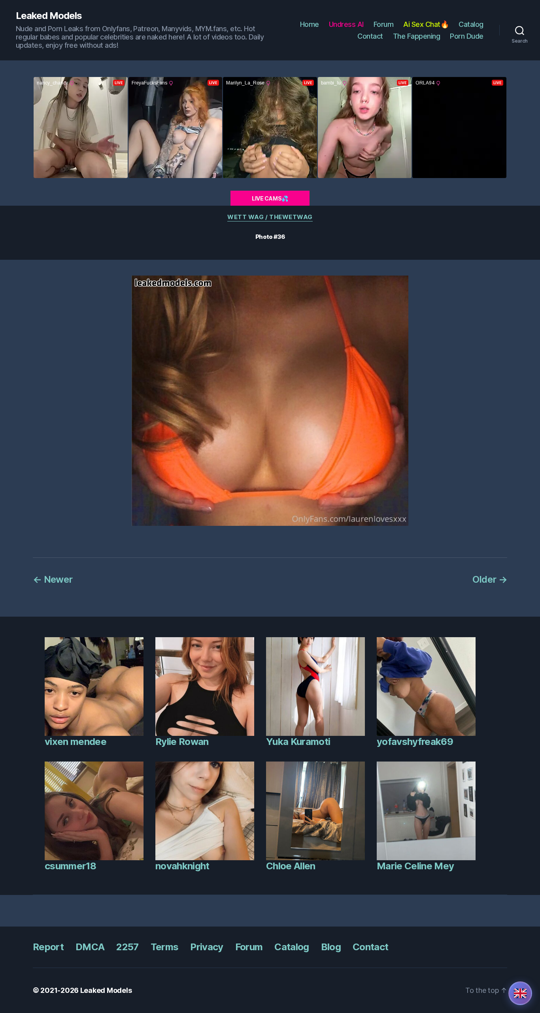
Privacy (206, 947)
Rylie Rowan (182, 741)
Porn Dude (466, 36)
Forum (384, 24)
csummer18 (70, 866)
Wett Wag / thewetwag (270, 217)
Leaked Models (49, 16)
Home (309, 24)
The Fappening (416, 36)
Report (48, 947)
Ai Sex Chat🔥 (426, 24)
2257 (127, 947)
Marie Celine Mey (415, 866)
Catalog (471, 24)
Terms (165, 947)
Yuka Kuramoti (298, 741)
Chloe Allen (290, 866)
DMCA (90, 947)
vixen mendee (75, 741)
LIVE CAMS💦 (270, 198)
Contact (370, 36)
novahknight (182, 866)
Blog (331, 947)
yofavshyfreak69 (415, 741)
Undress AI (346, 24)
